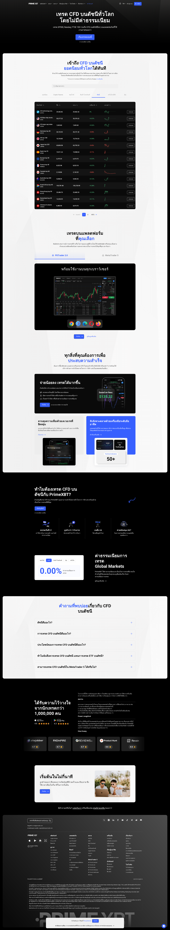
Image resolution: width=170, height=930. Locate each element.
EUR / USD (53, 862)
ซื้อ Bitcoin (109, 864)
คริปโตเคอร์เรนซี (92, 848)
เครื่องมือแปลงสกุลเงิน (112, 841)
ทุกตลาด (90, 853)
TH (123, 3)
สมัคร (138, 3)
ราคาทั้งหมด (53, 870)
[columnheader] (44, 105)
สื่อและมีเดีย (128, 848)
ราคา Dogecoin (54, 857)
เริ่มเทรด (40, 435)
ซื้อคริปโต (52, 843)
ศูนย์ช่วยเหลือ (99, 808)
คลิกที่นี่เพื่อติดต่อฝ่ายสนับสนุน (39, 820)
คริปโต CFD (112, 95)
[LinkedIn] (113, 820)
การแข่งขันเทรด (129, 872)
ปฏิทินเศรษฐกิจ (110, 843)
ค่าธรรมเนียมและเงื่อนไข (75, 852)
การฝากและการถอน (74, 855)
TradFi (89, 855)
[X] (104, 820)
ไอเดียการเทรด (110, 846)
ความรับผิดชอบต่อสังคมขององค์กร (134, 850)
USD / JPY (52, 865)
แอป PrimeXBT (72, 841)
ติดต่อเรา (128, 855)
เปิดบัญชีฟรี (40, 508)
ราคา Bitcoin (53, 850)
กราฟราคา (109, 838)
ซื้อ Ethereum (110, 866)
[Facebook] (118, 820)
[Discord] (141, 820)
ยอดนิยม (44, 95)
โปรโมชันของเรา (130, 867)
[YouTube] (122, 820)
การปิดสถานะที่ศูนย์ (73, 867)
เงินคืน (70, 870)
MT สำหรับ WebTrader (93, 872)
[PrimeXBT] (33, 4)
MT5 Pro (90, 874)
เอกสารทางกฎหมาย (130, 858)
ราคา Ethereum (54, 852)
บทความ (109, 855)
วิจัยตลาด (109, 852)
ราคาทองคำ (53, 867)
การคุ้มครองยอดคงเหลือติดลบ (76, 862)
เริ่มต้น (78, 336)
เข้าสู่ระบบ (130, 3)
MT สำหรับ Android (92, 862)
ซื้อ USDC (109, 871)
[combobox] (86, 86)
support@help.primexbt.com (46, 828)
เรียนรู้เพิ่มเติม (87, 921)
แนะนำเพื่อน (128, 870)
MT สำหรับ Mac (92, 867)
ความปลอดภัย (72, 857)
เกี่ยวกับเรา (128, 838)
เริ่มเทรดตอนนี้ (85, 37)
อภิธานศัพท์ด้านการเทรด (112, 857)
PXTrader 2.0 (61, 255)
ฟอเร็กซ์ (71, 95)
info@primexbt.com (38, 825)
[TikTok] (127, 820)
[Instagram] (108, 820)
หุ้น (125, 95)
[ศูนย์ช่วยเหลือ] (120, 4)
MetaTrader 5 (111, 255)
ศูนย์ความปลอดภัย (130, 860)
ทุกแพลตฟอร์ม (72, 846)
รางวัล (127, 846)
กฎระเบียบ (128, 843)
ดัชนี (98, 95)
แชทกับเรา (77, 808)
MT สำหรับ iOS (91, 865)
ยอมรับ (95, 921)
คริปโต (72, 560)
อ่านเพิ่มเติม (99, 79)
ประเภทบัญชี (72, 865)
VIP (70, 860)
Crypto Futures (58, 95)
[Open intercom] (164, 926)
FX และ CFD (53, 841)
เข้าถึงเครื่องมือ (94, 435)
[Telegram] (131, 820)
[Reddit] (136, 820)
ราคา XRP (52, 855)
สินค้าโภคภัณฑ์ (85, 95)
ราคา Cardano (53, 860)
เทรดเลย (131, 112)
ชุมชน (127, 841)
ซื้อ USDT (109, 869)
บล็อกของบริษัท (129, 853)
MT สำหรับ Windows (93, 870)
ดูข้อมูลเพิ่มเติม (91, 336)
